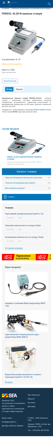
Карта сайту (7, 418)
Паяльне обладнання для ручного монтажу (23, 178)
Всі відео (9, 382)
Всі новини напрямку (14, 248)
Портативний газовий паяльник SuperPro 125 (24, 214)
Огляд (9, 89)
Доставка (31, 406)
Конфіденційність (9, 422)
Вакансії (31, 399)
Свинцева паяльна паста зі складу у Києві (23, 225)
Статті (11, 197)
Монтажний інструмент (15, 188)
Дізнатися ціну (10, 81)
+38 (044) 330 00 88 (40, 430)
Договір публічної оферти (12, 426)
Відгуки (19, 89)
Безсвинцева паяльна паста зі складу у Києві (24, 237)
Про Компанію (34, 395)
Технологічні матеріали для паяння (20, 183)
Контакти (31, 403)
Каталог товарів (26, 171)
